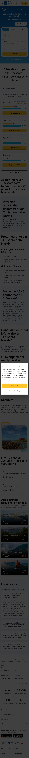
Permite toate (14, 385)
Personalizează (13, 391)
